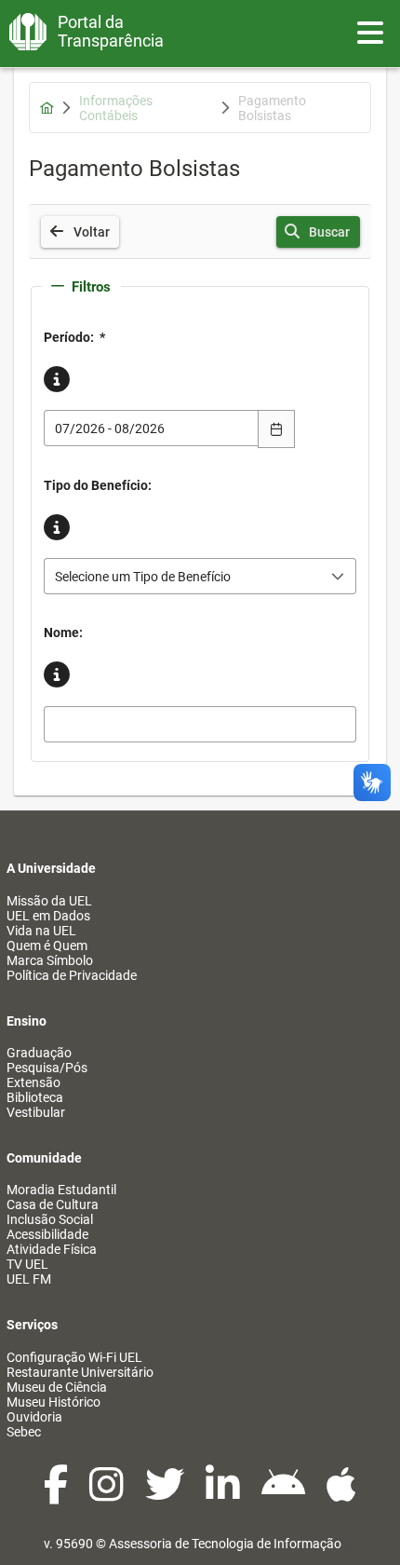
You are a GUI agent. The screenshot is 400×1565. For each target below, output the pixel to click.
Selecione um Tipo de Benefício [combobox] (143, 576)
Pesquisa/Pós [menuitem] (47, 1067)
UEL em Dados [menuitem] (48, 915)
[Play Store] (284, 1494)
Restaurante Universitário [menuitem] (80, 1372)
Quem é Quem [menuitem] (47, 945)
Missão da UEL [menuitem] (49, 900)
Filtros (91, 287)
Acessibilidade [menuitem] (47, 1234)
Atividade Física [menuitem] (52, 1249)
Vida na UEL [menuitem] (41, 930)
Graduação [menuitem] (39, 1052)
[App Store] (341, 1494)
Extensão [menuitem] (33, 1082)
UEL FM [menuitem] (29, 1279)
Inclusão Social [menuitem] (50, 1219)
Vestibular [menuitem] (36, 1112)
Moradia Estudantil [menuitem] (61, 1189)
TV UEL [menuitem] (27, 1264)
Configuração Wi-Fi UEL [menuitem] (74, 1357)
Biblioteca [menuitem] (35, 1097)
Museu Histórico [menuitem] (53, 1402)
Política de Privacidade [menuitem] (72, 975)
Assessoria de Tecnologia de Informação (225, 1543)
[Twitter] (166, 1494)
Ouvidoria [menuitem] (34, 1416)
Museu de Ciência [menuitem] (57, 1387)
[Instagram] (108, 1494)
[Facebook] (57, 1494)
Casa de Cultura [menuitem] (53, 1204)
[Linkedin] (224, 1494)
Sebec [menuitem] (24, 1431)
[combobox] (152, 428)
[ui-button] (276, 428)
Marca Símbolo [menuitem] (50, 960)
